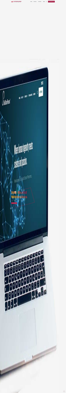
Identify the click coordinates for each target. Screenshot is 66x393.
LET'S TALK (14, 203)
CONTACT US (52, 1)
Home (31, 1)
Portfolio (39, 1)
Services (35, 1)
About (44, 1)
